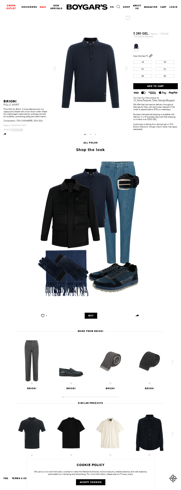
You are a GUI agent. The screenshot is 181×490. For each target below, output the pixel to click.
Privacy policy (126, 474)
